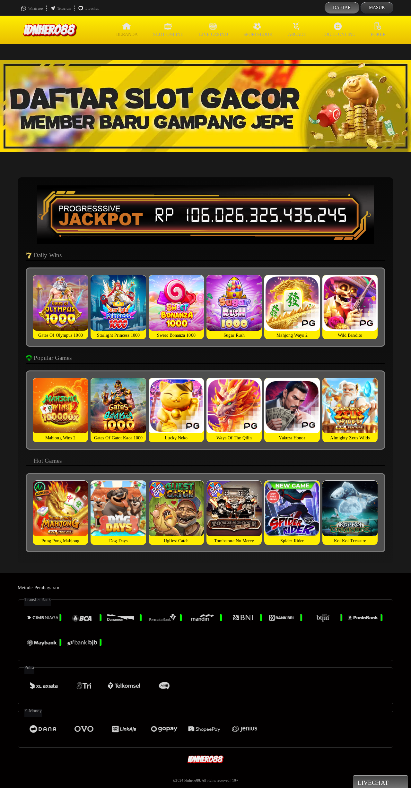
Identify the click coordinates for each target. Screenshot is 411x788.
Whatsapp (35, 8)
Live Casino (213, 34)
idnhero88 (192, 780)
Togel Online (338, 34)
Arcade (297, 34)
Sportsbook (258, 34)
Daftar (342, 7)
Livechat (91, 8)
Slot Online (168, 34)
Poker (378, 34)
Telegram (63, 8)
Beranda (127, 34)
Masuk (377, 7)
